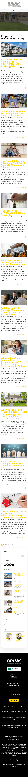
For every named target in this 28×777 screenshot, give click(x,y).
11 (9, 545)
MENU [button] (14, 10)
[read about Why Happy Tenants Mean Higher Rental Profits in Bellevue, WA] (14, 250)
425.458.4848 (16, 690)
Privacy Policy (14, 760)
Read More (20, 88)
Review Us (14, 700)
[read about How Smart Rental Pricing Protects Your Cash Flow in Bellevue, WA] (14, 451)
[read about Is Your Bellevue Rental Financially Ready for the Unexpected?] (14, 101)
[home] (14, 4)
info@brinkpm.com (8, 753)
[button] (5, 565)
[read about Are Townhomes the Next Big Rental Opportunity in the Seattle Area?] (14, 49)
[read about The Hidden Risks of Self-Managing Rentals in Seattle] (14, 200)
